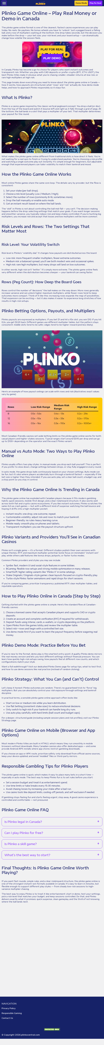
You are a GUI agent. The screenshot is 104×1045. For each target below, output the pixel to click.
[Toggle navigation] (4, 3)
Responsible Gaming (12, 1013)
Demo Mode (81, 3)
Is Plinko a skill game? (20, 844)
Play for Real (95, 3)
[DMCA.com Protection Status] (52, 1029)
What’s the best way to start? (27, 855)
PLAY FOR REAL (52, 49)
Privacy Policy (9, 1008)
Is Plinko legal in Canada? (23, 822)
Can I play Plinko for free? (23, 833)
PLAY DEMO (52, 58)
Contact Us (7, 1018)
